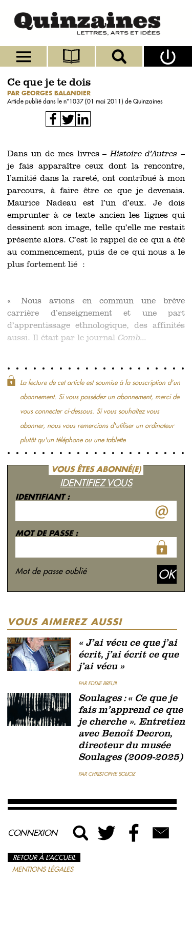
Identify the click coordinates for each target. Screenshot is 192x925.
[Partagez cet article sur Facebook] (53, 119)
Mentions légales (42, 869)
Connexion (32, 833)
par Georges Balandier (49, 93)
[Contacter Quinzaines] (161, 833)
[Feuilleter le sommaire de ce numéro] (72, 56)
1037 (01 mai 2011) (97, 101)
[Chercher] (120, 56)
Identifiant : (42, 496)
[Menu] (24, 56)
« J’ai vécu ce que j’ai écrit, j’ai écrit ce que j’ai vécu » (128, 655)
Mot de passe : (46, 533)
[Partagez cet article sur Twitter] (68, 119)
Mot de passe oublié (51, 571)
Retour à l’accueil (44, 857)
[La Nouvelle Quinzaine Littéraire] (96, 23)
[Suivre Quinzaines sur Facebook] (134, 833)
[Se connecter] (168, 56)
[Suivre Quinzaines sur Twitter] (107, 833)
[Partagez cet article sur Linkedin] (83, 119)
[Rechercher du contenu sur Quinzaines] (81, 833)
